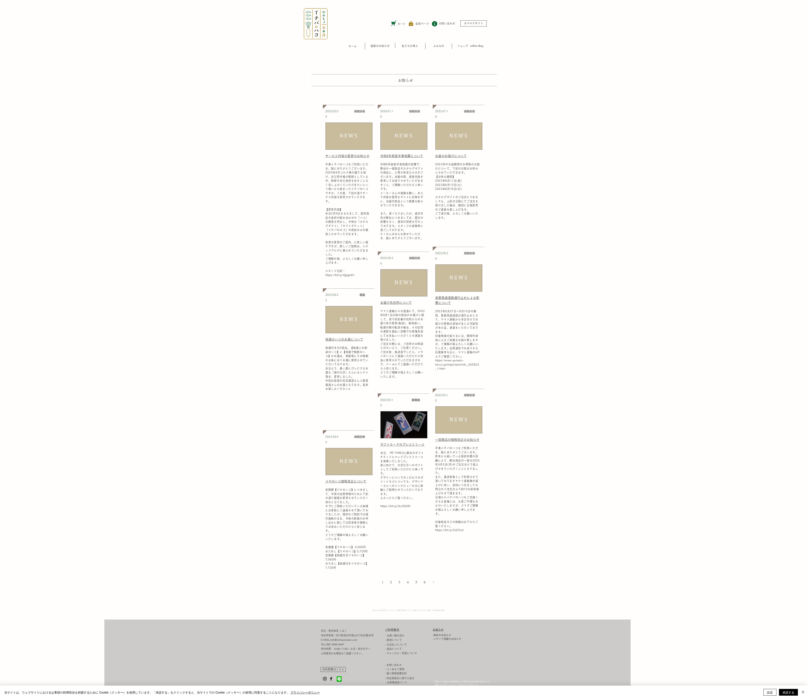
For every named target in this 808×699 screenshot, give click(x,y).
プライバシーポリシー (305, 692)
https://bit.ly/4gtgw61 (340, 275)
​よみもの (438, 46)
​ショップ (462, 46)
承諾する (788, 692)
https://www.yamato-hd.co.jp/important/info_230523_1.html (457, 364)
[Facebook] (331, 678)
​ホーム (352, 46)
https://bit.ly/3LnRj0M (395, 506)
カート (401, 23)
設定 (770, 692)
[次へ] (433, 582)
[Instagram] (324, 678)
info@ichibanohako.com (343, 639)
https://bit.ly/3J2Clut (449, 530)
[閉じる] (802, 692)
